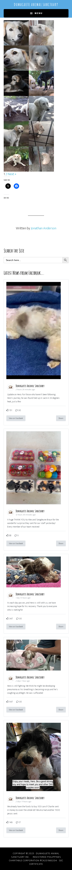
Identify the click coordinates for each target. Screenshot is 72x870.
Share (61, 418)
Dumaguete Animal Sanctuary (36, 4)
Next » (12, 174)
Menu (39, 13)
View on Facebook (16, 418)
